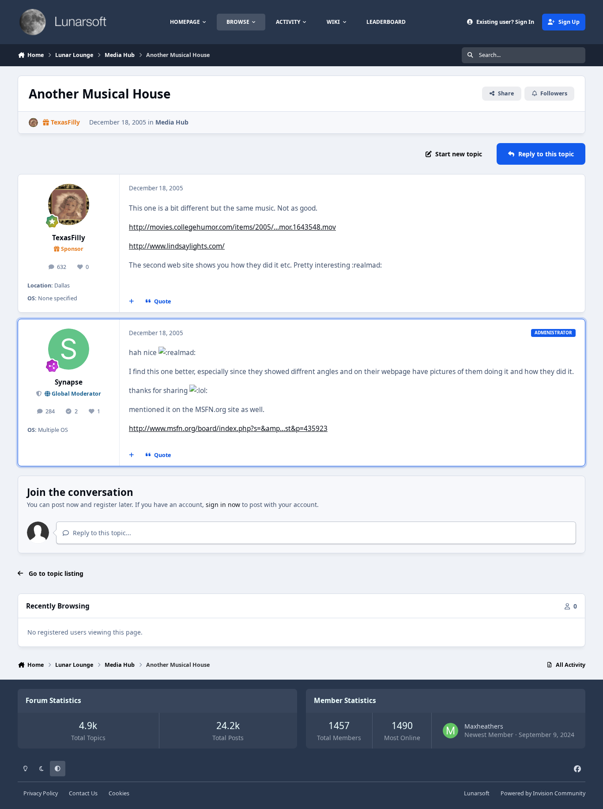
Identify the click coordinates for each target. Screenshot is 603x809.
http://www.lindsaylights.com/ (177, 246)
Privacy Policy (40, 793)
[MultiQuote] (131, 301)
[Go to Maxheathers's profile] (450, 730)
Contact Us (83, 793)
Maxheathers (483, 726)
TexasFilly (68, 237)
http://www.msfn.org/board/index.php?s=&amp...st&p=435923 (228, 428)
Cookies (119, 793)
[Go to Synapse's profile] (69, 349)
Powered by (543, 793)
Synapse (69, 382)
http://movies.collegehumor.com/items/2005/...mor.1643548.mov (232, 227)
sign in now (223, 504)
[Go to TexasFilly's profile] (33, 122)
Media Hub (171, 122)
